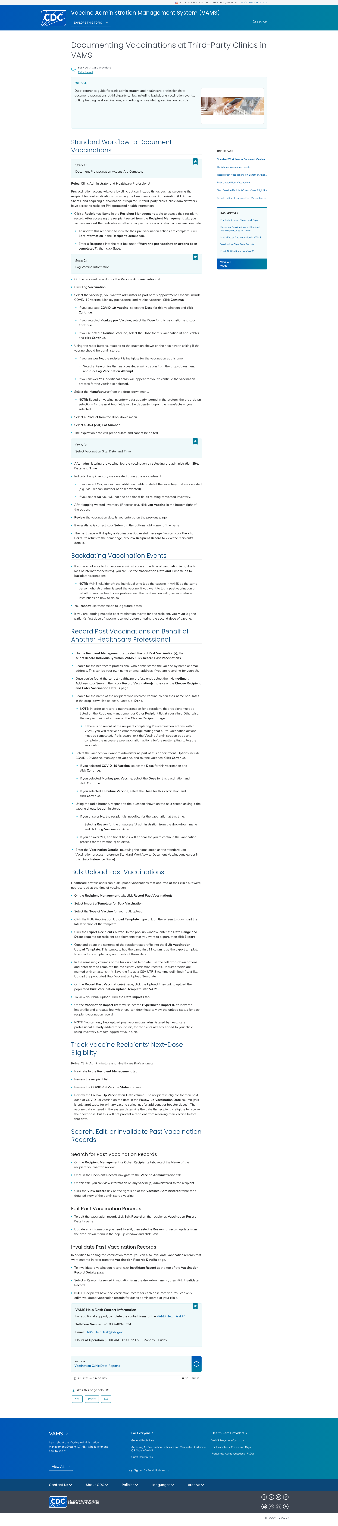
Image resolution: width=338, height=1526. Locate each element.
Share (195, 1378)
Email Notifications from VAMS (237, 251)
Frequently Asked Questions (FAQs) (232, 1453)
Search (262, 21)
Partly (92, 1399)
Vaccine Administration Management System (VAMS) (145, 13)
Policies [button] (128, 1485)
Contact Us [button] (59, 1485)
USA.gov (284, 1517)
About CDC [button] (95, 1485)
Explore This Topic (88, 23)
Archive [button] (194, 1485)
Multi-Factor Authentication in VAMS (240, 237)
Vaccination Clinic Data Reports (237, 244)
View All (58, 1467)
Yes (77, 1399)
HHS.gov (270, 1517)
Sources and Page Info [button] (92, 1378)
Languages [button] (161, 1485)
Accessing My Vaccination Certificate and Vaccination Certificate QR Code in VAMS (168, 1448)
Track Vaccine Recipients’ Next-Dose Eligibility (242, 190)
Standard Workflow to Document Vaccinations (242, 159)
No (106, 1399)
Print (185, 1378)
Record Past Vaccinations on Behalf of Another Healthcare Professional (242, 174)
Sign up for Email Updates (149, 1470)
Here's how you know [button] (252, 2)
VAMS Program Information (227, 1440)
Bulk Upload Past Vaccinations (234, 182)
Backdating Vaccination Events (233, 167)
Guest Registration (142, 1457)
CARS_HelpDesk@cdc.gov (103, 1332)
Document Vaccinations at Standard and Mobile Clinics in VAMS (239, 228)
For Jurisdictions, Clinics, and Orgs (239, 220)
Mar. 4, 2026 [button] (85, 71)
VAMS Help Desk (169, 1316)
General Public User (143, 1440)
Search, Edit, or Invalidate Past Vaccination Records (242, 198)
